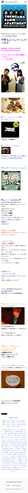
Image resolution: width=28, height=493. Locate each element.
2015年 (13, 424)
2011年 (13, 426)
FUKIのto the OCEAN (12, 441)
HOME (8, 485)
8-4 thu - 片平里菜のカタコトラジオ (16, 467)
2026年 (8, 421)
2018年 (23, 422)
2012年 (9, 426)
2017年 (4, 424)
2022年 (4, 422)
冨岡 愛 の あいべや (10, 431)
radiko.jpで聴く (16, 485)
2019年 (18, 422)
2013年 (23, 424)
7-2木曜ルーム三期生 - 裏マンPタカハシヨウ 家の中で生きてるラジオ (14, 463)
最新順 (16, 417)
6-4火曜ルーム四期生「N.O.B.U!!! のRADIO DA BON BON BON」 (14, 452)
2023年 (22, 421)
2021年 (8, 422)
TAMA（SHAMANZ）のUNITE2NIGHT (11, 469)
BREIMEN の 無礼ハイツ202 (15, 433)
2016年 (8, 424)
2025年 (13, 421)
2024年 (18, 421)
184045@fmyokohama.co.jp (14, 289)
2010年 (18, 426)
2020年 (13, 422)
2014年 (18, 424)
